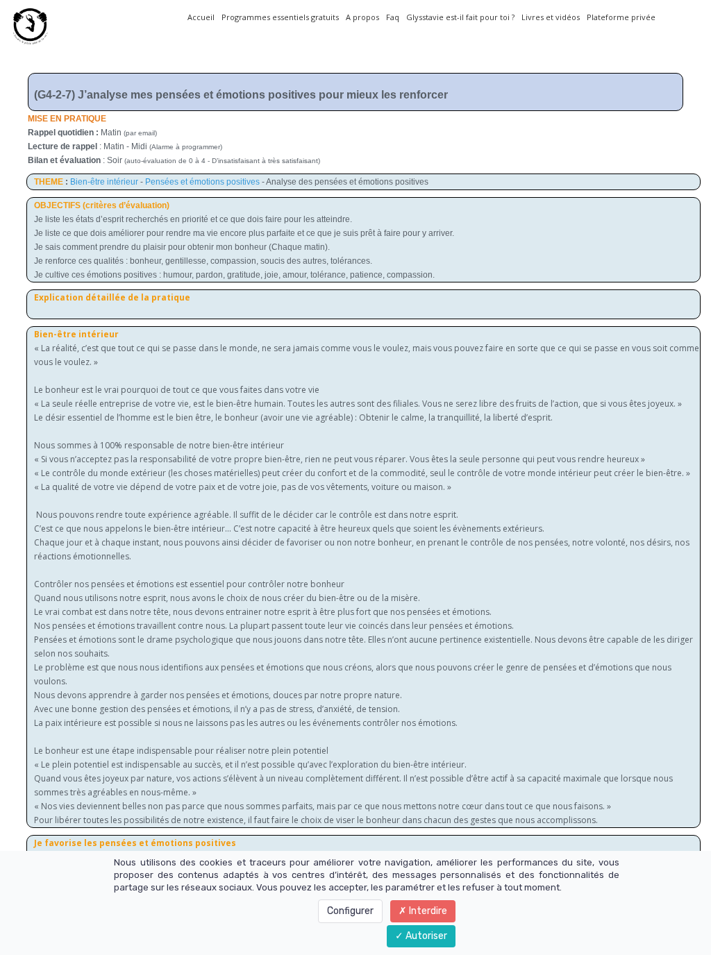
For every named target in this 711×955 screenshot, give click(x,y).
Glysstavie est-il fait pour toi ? (460, 17)
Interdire (427, 911)
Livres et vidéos (550, 17)
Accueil (201, 17)
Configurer (350, 911)
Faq (392, 17)
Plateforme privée (621, 17)
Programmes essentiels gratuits (280, 17)
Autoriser (425, 936)
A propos (362, 17)
